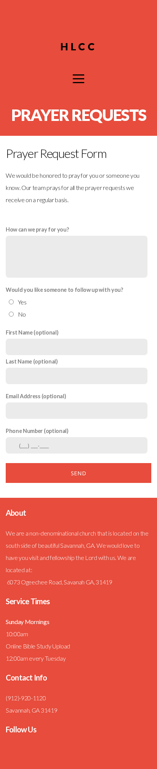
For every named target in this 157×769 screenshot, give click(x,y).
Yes (22, 302)
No (22, 314)
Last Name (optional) (32, 361)
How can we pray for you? (37, 229)
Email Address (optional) (36, 396)
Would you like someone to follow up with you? (64, 289)
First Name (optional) (32, 332)
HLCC (78, 46)
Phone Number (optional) (37, 431)
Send (78, 473)
